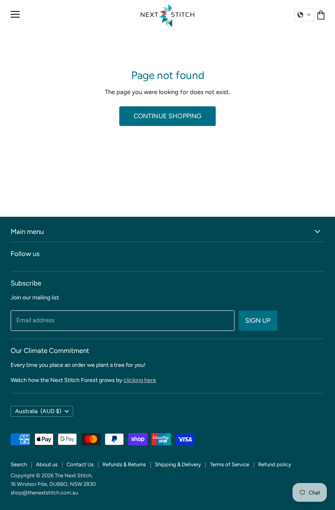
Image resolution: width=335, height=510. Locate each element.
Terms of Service (229, 464)
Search (19, 464)
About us (47, 464)
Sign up (258, 320)
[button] (304, 14)
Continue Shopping (168, 116)
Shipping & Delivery (178, 464)
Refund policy (274, 464)
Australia (38, 411)
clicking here (139, 380)
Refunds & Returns (124, 464)
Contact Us (80, 464)
